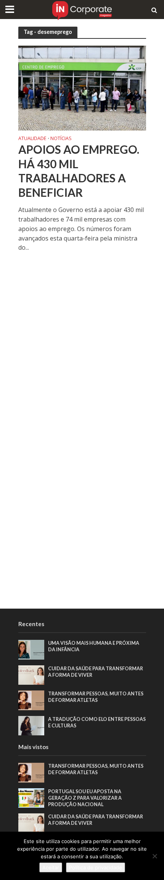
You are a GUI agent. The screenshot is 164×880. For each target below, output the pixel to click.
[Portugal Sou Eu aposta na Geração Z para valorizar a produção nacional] (31, 797)
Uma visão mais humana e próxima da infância (93, 646)
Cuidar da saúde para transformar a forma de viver (95, 672)
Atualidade (32, 139)
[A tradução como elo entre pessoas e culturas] (31, 725)
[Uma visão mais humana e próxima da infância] (31, 649)
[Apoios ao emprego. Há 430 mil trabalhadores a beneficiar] (82, 87)
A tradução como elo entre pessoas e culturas (97, 722)
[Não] (154, 856)
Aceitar (50, 867)
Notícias (61, 139)
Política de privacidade (95, 867)
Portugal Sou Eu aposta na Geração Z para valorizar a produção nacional (85, 798)
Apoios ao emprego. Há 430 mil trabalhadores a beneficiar (78, 171)
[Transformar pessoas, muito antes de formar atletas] (31, 699)
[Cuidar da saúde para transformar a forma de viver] (31, 674)
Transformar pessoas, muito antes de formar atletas (95, 697)
